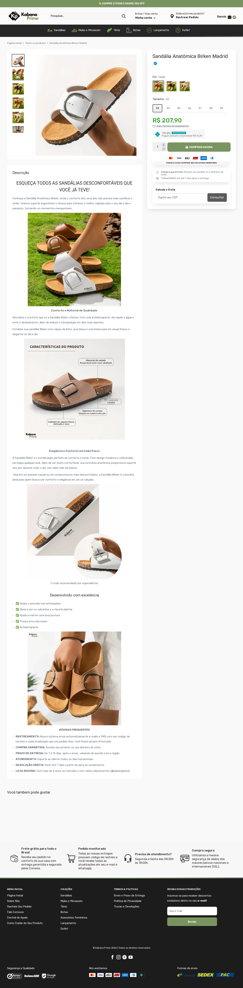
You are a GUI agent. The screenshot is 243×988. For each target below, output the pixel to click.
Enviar (192, 921)
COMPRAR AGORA (201, 147)
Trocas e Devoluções (126, 906)
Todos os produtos (35, 43)
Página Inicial (15, 895)
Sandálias (59, 30)
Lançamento (161, 30)
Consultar (217, 197)
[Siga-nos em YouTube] (130, 957)
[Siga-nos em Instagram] (118, 957)
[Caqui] (158, 86)
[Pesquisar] (123, 16)
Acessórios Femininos (73, 917)
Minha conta (144, 17)
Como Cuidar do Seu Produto (25, 923)
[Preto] (171, 86)
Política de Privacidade (127, 901)
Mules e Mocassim (89, 30)
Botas (137, 30)
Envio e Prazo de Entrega (129, 895)
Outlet (186, 30)
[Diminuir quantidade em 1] (164, 149)
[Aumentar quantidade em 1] (164, 145)
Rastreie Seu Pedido (19, 906)
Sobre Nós (13, 901)
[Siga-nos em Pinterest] (124, 957)
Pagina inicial (14, 43)
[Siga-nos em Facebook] (112, 957)
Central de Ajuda (17, 917)
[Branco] (184, 86)
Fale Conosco (15, 912)
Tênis (116, 30)
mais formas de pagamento (172, 126)
